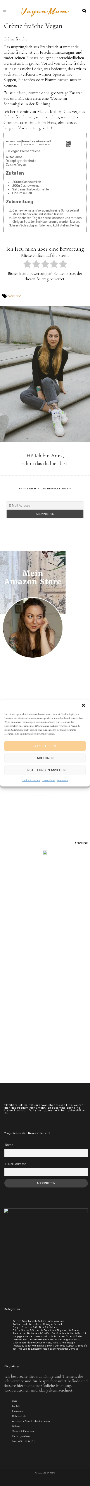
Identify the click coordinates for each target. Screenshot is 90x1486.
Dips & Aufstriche (48, 1327)
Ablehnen (45, 758)
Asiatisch (59, 1321)
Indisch (52, 1336)
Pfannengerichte (36, 1342)
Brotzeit (58, 1324)
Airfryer (17, 1321)
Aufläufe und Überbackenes (27, 1324)
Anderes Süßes (45, 1321)
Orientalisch (19, 1342)
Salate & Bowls (45, 1345)
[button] (83, 705)
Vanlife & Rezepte (32, 1348)
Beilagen (48, 1324)
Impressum (62, 780)
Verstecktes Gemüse (67, 1348)
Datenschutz (48, 780)
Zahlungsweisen (21, 1436)
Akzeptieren (45, 746)
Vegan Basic (48, 1348)
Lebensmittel (20, 1339)
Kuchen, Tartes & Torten (70, 1336)
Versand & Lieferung (23, 1431)
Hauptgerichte (20, 1336)
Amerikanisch (29, 1321)
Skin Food (59, 1345)
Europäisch (50, 1330)
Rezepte (14, 295)
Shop (14, 1401)
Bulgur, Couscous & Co (25, 1327)
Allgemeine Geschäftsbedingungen (31, 1421)
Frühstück (45, 1333)
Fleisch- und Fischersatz (26, 1333)
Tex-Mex (17, 1348)
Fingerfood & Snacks (68, 1330)
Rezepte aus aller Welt (24, 1345)
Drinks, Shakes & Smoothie (28, 1330)
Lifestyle (32, 1339)
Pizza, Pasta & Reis (55, 1342)
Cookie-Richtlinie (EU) (23, 1441)
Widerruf (16, 1426)
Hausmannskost (38, 1336)
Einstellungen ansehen (45, 770)
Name (9, 1145)
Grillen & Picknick (77, 1333)
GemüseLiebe (59, 1333)
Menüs (53, 1339)
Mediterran (43, 1339)
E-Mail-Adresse (15, 1164)
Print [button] (68, 146)
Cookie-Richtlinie (31, 780)
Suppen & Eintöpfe (76, 1345)
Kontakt (16, 1406)
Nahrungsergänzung (69, 1339)
